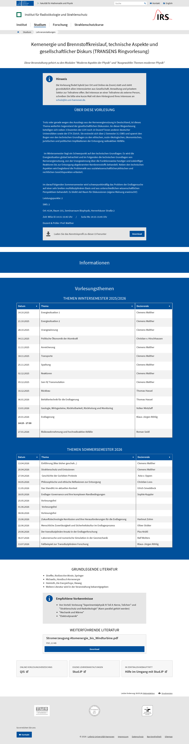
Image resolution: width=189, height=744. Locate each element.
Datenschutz (137, 736)
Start (145, 3)
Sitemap (169, 736)
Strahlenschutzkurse (88, 25)
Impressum (123, 736)
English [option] (169, 3)
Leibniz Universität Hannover (101, 736)
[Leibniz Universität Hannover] (25, 3)
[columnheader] (28, 306)
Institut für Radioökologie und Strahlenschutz (56, 14)
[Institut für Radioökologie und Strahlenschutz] (17, 32)
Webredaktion (149, 693)
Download (137, 233)
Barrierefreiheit (154, 736)
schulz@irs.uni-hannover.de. (71, 100)
